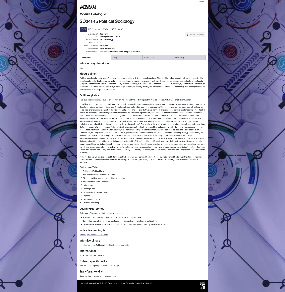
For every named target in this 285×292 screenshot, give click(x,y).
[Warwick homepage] (87, 7)
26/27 (120, 29)
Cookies (122, 283)
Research (168, 7)
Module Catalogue (93, 14)
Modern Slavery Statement (143, 283)
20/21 (83, 29)
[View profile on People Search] (112, 40)
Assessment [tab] (149, 57)
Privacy (116, 283)
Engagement (200, 7)
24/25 (113, 29)
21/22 (90, 29)
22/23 (98, 29)
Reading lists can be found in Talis (94, 235)
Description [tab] (86, 57)
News (191, 7)
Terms (110, 283)
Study (160, 7)
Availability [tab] (179, 57)
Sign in (202, 1)
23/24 (105, 29)
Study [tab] (114, 57)
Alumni (185, 7)
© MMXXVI (103, 283)
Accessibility (130, 283)
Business (177, 7)
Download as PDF (196, 35)
